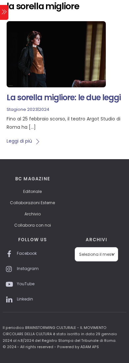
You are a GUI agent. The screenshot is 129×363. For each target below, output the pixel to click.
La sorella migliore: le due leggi (64, 97)
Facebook (26, 253)
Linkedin (24, 299)
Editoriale (32, 191)
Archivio (32, 214)
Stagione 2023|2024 (28, 109)
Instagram (27, 268)
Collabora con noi (32, 225)
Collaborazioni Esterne (32, 202)
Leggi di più (19, 141)
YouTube (25, 284)
